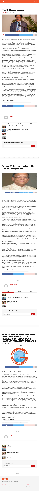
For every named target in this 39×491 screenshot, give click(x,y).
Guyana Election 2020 (6, 422)
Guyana (8, 102)
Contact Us (17, 486)
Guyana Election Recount (14, 422)
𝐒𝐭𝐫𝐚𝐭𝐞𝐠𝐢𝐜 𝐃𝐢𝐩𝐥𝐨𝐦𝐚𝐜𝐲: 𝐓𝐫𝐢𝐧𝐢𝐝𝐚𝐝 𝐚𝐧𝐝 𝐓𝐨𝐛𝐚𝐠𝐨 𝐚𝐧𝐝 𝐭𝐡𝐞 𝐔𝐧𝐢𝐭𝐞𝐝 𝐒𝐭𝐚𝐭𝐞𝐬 (15, 125)
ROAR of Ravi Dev (19, 102)
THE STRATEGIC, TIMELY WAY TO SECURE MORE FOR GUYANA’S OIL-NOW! (17, 129)
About (3, 486)
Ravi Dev (4, 12)
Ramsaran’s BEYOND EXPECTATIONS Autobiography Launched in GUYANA (18, 136)
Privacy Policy (12, 486)
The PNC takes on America (27, 102)
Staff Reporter (5, 345)
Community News (16, 345)
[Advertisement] (19, 5)
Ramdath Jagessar (13, 284)
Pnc (10, 102)
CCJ (5, 102)
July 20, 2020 (9, 12)
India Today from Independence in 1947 (12, 301)
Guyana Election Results (23, 422)
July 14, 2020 (10, 345)
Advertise (7, 486)
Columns (13, 12)
